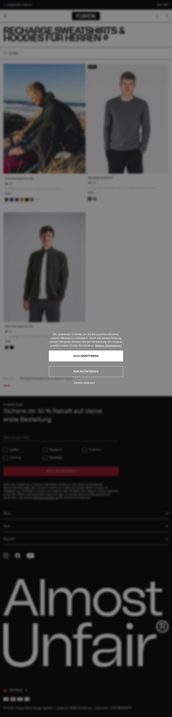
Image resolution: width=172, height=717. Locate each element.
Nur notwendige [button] (86, 371)
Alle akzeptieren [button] (85, 356)
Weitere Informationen (108, 345)
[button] (86, 382)
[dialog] (86, 358)
